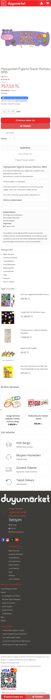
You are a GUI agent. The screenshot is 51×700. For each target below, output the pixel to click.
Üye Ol (13, 528)
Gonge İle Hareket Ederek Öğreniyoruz (17, 641)
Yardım (3, 592)
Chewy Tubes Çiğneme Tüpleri (13, 630)
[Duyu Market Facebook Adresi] (3, 541)
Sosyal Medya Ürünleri (9, 589)
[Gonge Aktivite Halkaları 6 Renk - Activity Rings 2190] (13, 403)
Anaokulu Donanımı (10, 258)
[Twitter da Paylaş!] (14, 138)
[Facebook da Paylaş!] (10, 138)
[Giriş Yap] (41, 4)
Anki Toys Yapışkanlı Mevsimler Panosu (35, 294)
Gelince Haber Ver (26, 120)
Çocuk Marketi (8, 271)
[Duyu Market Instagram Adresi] (7, 541)
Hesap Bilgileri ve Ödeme (11, 596)
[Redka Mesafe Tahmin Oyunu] (38, 403)
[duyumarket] (17, 3)
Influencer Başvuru (17, 532)
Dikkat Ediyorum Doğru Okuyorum (15, 644)
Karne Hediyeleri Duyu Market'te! (14, 634)
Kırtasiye (6, 278)
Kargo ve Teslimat (8, 603)
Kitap (5, 275)
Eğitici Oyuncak (8, 254)
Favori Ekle (10, 133)
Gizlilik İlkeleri (7, 613)
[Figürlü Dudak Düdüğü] (8, 353)
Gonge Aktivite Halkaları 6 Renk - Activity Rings (13, 419)
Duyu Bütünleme (9, 264)
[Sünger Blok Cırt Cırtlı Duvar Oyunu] (8, 318)
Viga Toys (4, 76)
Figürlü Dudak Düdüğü (29, 348)
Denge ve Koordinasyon (14, 215)
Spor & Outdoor (9, 282)
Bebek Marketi (8, 268)
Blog (2, 617)
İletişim (15, 519)
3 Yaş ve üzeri (10, 226)
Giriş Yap (13, 525)
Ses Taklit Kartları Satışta (11, 637)
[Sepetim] (47, 4)
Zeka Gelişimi (10, 221)
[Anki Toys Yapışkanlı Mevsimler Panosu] (8, 300)
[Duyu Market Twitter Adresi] (12, 541)
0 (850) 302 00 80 (17, 512)
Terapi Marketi (8, 261)
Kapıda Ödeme (7, 610)
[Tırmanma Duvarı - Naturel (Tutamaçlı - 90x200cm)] (8, 336)
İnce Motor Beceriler (12, 218)
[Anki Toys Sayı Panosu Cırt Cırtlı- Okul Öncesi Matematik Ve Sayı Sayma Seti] (8, 371)
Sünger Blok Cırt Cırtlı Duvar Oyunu (33, 312)
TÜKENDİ (26, 126)
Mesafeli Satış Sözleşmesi (11, 599)
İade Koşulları (7, 606)
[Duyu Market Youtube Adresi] (17, 541)
